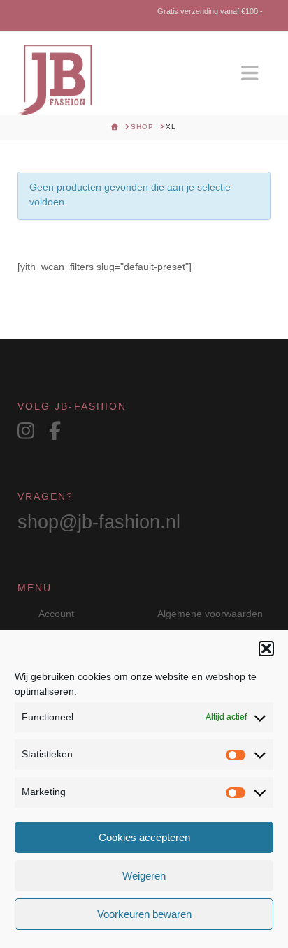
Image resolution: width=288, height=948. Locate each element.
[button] (266, 649)
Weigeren (144, 876)
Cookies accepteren (144, 837)
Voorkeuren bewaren (144, 914)
